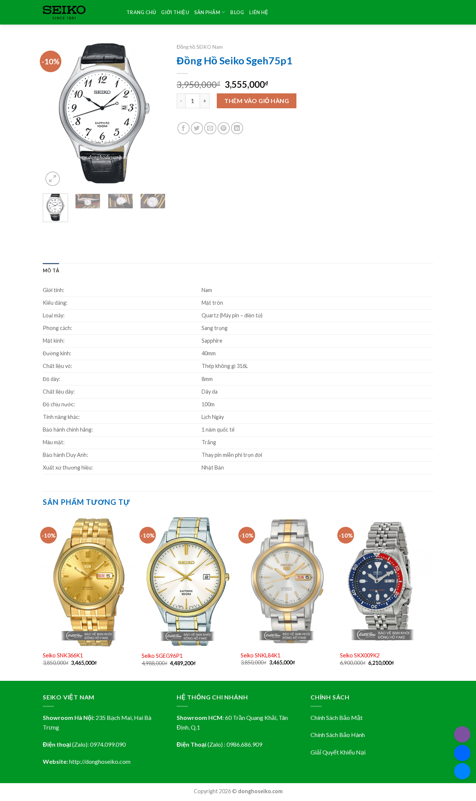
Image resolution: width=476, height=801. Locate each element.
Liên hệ (258, 12)
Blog (237, 12)
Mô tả (51, 270)
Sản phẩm (207, 12)
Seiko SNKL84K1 (260, 655)
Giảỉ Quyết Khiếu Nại (338, 752)
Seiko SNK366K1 (63, 655)
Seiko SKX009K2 (360, 655)
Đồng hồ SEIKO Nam (200, 47)
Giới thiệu (175, 12)
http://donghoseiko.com (100, 761)
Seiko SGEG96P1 (162, 656)
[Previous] (54, 114)
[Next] (153, 114)
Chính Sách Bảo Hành (338, 734)
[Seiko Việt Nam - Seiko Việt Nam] (79, 12)
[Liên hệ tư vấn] (462, 771)
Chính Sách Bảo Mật (337, 717)
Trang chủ (141, 12)
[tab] (51, 270)
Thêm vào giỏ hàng (256, 100)
